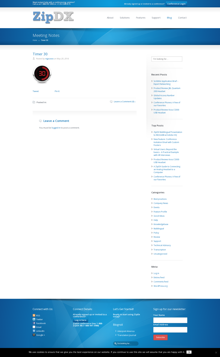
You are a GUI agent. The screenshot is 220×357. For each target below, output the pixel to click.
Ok (189, 352)
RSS (38, 315)
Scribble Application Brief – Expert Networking (166, 82)
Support (156, 17)
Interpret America (126, 331)
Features (140, 17)
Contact (182, 17)
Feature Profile (160, 211)
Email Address (160, 324)
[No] (216, 352)
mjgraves (49, 58)
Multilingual (159, 228)
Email (38, 327)
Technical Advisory (162, 245)
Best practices (160, 199)
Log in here (80, 320)
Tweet (36, 91)
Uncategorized (160, 253)
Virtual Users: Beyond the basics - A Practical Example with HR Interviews (166, 152)
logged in (56, 127)
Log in (156, 273)
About (110, 17)
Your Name (159, 315)
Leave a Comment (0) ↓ (125, 101)
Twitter (39, 319)
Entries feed (159, 277)
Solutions (125, 17)
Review (157, 237)
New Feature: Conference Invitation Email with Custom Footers (166, 142)
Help (156, 220)
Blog (169, 17)
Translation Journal (127, 335)
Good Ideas (159, 216)
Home (35, 40)
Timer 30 (40, 53)
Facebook (41, 323)
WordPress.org (160, 286)
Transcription (160, 249)
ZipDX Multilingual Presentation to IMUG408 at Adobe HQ (168, 133)
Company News (161, 203)
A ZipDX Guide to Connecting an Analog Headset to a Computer (167, 169)
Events (156, 207)
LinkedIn (40, 331)
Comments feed (161, 281)
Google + (40, 335)
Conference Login (176, 3)
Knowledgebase (161, 224)
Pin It (57, 91)
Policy (156, 232)
